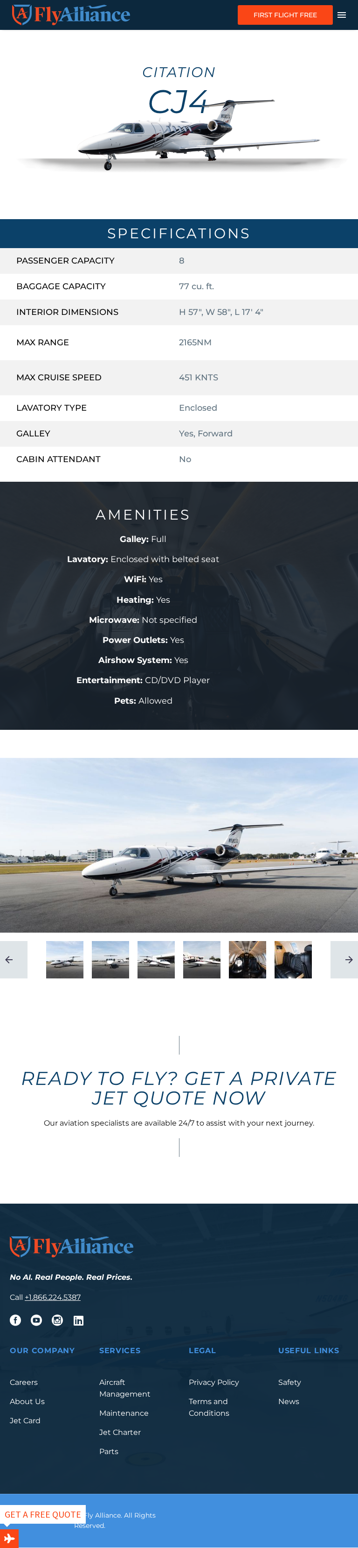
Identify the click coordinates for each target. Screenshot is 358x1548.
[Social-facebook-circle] (15, 1320)
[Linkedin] (78, 1320)
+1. (29, 1297)
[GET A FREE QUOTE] (9, 1538)
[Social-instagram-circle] (57, 1320)
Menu (341, 15)
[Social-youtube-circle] (36, 1320)
